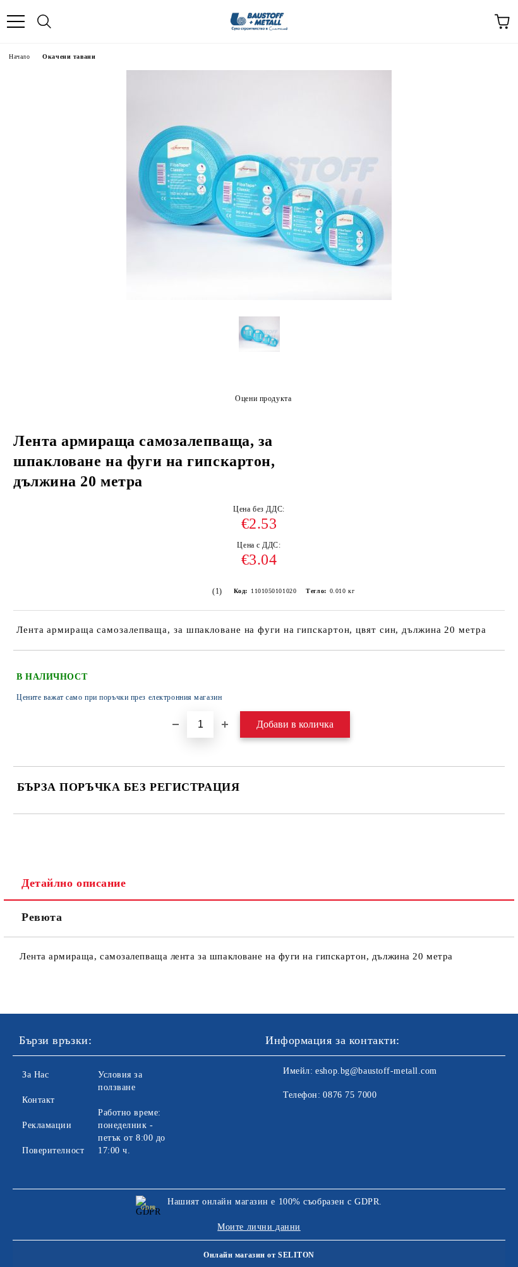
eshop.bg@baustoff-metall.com (376, 1071)
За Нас (35, 1074)
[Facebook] (282, 1120)
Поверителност (53, 1150)
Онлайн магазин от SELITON (259, 1255)
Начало (19, 56)
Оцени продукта (263, 398)
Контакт (38, 1100)
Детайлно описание (73, 883)
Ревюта (41, 917)
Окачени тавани (68, 56)
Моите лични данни (259, 1227)
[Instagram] (309, 1120)
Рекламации (47, 1125)
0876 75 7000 (349, 1095)
